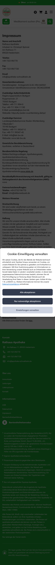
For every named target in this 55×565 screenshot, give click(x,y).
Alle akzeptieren (27, 292)
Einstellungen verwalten (27, 310)
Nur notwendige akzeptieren (27, 301)
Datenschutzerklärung (11, 284)
